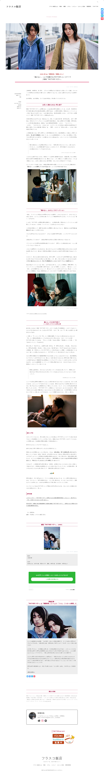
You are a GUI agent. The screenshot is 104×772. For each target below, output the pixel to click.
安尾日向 (51, 74)
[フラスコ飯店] (14, 8)
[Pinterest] (102, 18)
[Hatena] (102, 15)
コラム (69, 6)
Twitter (95, 6)
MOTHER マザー (17, 103)
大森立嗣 (19, 105)
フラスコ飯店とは (53, 6)
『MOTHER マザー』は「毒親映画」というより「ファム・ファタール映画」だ (38, 313)
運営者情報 (68, 765)
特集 (61, 6)
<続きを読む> (31, 672)
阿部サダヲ (19, 108)
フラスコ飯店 (72, 589)
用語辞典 (89, 6)
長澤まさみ (19, 106)
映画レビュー (60, 74)
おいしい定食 (81, 6)
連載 (64, 6)
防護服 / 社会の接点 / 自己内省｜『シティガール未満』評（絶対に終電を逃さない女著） (48, 697)
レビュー (74, 6)
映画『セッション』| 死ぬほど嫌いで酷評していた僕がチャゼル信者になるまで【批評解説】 (48, 695)
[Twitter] (102, 9)
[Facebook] (102, 12)
